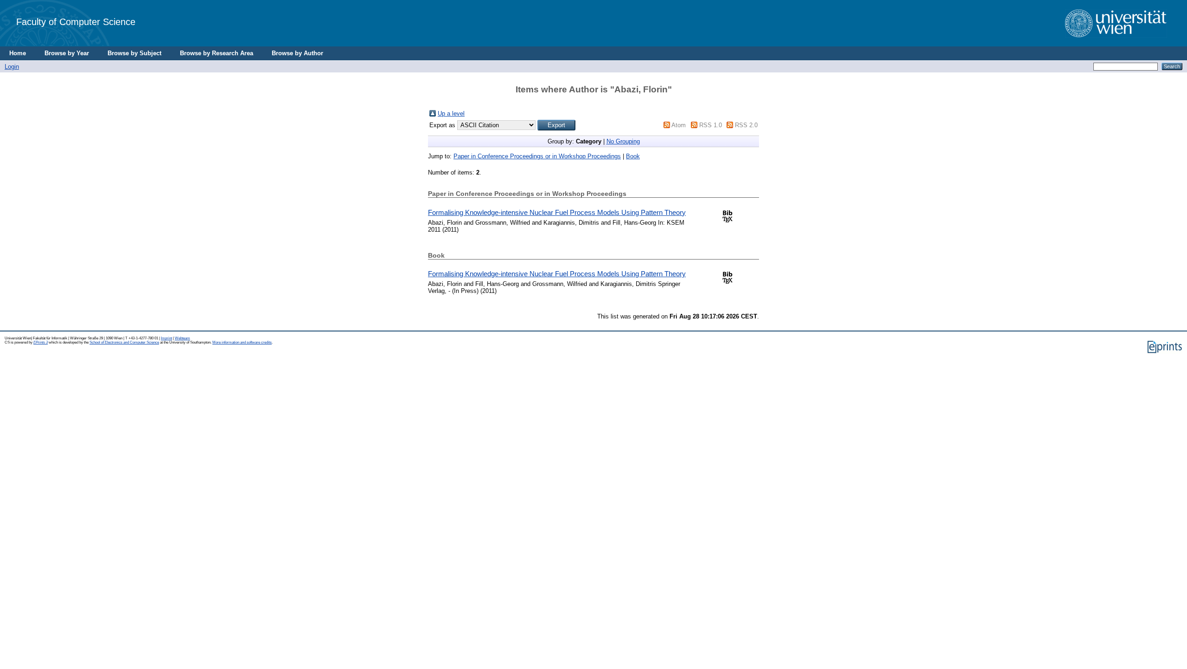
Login (12, 66)
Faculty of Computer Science (75, 21)
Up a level (451, 113)
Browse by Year (67, 53)
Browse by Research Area (216, 53)
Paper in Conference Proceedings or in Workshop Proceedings (537, 156)
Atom (678, 125)
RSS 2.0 (746, 125)
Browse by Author (297, 53)
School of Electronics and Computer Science (124, 342)
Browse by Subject (134, 53)
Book (633, 156)
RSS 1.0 (710, 125)
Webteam (182, 338)
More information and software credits (242, 342)
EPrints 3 (40, 342)
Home (17, 53)
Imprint (166, 338)
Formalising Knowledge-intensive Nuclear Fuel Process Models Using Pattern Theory (557, 212)
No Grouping (623, 141)
